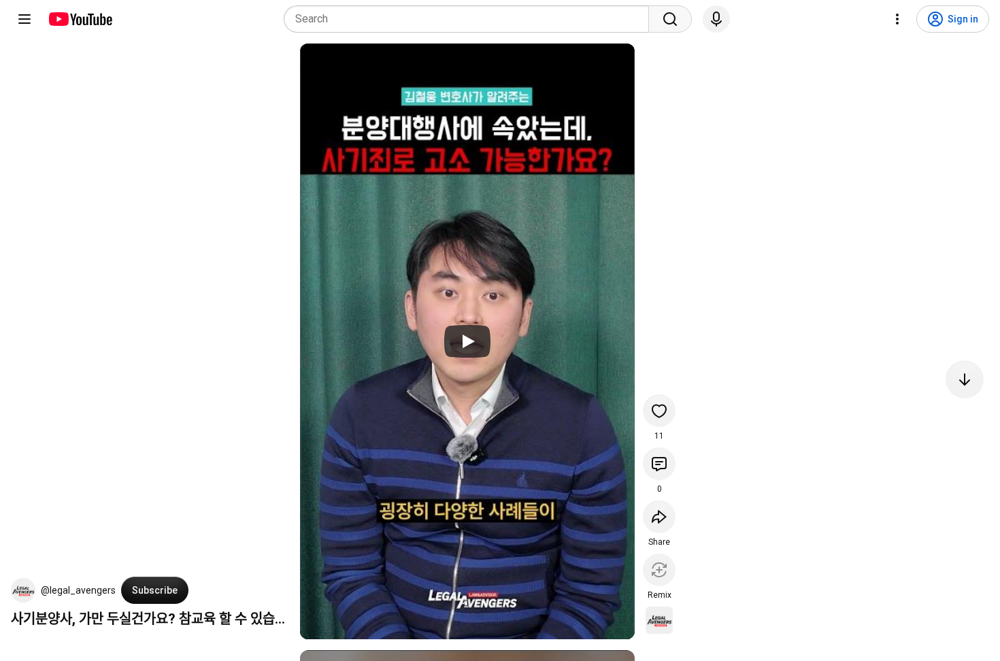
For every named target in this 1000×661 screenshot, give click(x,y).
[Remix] (659, 570)
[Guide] (24, 19)
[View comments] (659, 463)
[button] (23, 590)
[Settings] (897, 19)
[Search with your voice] (716, 19)
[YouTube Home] (80, 19)
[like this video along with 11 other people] (659, 410)
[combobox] (470, 19)
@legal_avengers (78, 590)
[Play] (467, 341)
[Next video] (965, 379)
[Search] (670, 19)
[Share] (659, 517)
